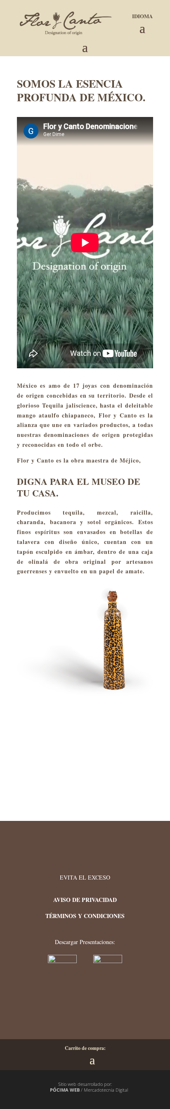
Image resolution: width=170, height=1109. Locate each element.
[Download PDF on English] (107, 961)
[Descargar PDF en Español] (63, 961)
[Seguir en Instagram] (95, 1012)
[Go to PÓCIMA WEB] (46, 1090)
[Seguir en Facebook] (70, 1012)
